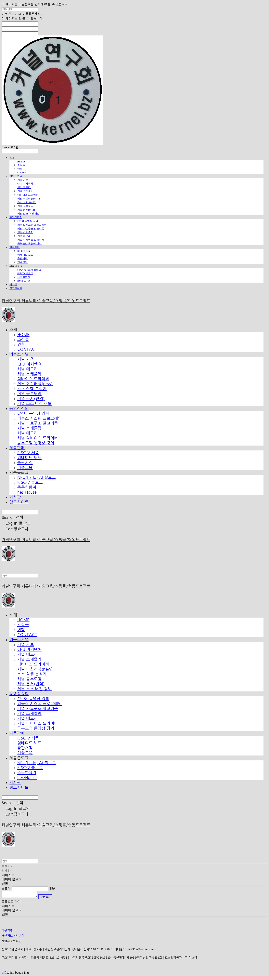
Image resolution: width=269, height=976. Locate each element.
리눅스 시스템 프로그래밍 (32, 224)
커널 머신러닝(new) (28, 198)
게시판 (13, 284)
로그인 (13, 13)
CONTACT (23, 172)
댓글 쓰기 (45, 897)
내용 (52, 888)
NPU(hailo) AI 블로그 (29, 269)
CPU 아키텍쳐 (25, 183)
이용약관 (7, 930)
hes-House (23, 281)
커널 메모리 (24, 187)
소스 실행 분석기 (26, 202)
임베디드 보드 (25, 254)
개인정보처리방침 (13, 935)
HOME (21, 161)
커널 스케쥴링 (25, 232)
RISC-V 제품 (24, 251)
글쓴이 (6, 888)
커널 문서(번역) (26, 209)
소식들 (21, 165)
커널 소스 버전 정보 (28, 213)
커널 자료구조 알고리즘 (30, 228)
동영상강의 (15, 217)
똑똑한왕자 (23, 277)
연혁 (19, 168)
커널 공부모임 (25, 206)
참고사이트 (15, 288)
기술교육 (22, 262)
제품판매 (14, 247)
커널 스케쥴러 (25, 191)
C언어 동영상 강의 (27, 221)
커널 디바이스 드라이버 (30, 239)
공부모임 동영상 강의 (29, 243)
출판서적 (22, 258)
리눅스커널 (15, 176)
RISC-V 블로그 (25, 273)
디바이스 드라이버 (27, 194)
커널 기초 (22, 179)
